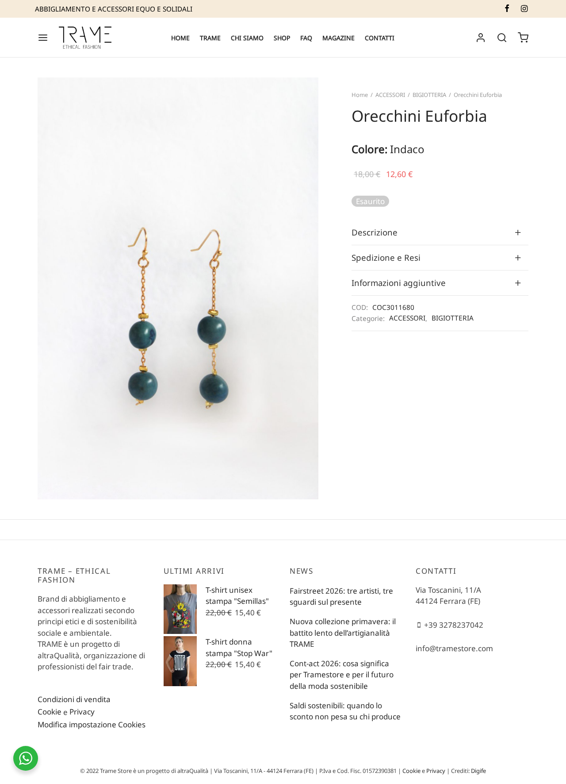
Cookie (49, 712)
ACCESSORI (390, 95)
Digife (478, 771)
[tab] (440, 232)
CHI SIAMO (247, 38)
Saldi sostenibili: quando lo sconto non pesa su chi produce (345, 711)
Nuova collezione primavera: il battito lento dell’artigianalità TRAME (343, 632)
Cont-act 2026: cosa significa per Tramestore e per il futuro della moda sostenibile (342, 674)
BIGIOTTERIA (429, 95)
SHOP (282, 38)
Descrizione (375, 232)
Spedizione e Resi (386, 257)
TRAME (210, 38)
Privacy (82, 712)
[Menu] (43, 38)
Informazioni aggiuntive (399, 282)
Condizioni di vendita (74, 699)
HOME (180, 38)
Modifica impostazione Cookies (91, 724)
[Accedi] (480, 37)
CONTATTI (379, 38)
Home (360, 95)
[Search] (502, 37)
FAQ (306, 38)
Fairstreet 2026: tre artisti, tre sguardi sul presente (341, 596)
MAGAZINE (338, 38)
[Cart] (523, 37)
